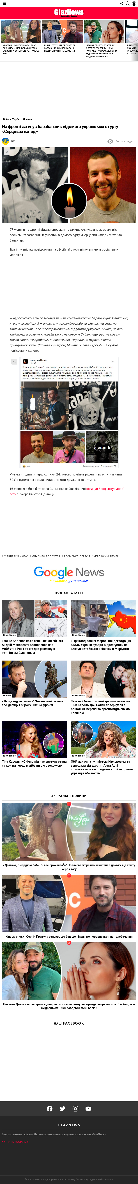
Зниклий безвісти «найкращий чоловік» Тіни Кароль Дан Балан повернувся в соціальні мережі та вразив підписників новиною (100, 707)
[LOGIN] (134, 3)
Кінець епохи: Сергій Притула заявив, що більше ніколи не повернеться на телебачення (59, 48)
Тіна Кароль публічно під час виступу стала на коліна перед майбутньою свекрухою (34, 764)
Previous (2, 40)
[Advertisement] (69, 87)
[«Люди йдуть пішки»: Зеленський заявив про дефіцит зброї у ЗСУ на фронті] (34, 679)
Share (6, 152)
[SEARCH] (128, 3)
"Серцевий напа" (16, 556)
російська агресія (77, 556)
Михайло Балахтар (46, 556)
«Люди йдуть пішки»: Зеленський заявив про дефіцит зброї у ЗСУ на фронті (32, 703)
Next (136, 40)
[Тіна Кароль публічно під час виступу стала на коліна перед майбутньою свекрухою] (34, 739)
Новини (7, 695)
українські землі (105, 556)
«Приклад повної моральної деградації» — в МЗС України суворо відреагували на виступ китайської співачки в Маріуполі (103, 645)
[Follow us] (122, 3)
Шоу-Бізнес (9, 635)
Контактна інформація (15, 1141)
